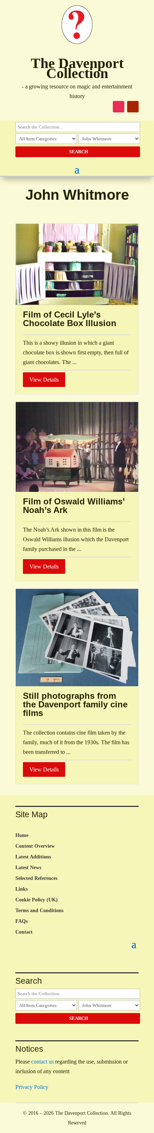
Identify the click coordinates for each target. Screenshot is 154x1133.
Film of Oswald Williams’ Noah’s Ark (74, 506)
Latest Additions (33, 857)
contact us (42, 1062)
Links (21, 889)
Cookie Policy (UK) (36, 899)
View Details (44, 380)
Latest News (28, 867)
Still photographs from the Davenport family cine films (75, 704)
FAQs (21, 921)
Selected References (36, 878)
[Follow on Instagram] (118, 106)
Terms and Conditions (39, 910)
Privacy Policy (31, 1087)
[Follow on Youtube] (133, 106)
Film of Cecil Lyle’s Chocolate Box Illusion (69, 319)
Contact (24, 932)
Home (21, 835)
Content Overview (35, 846)
